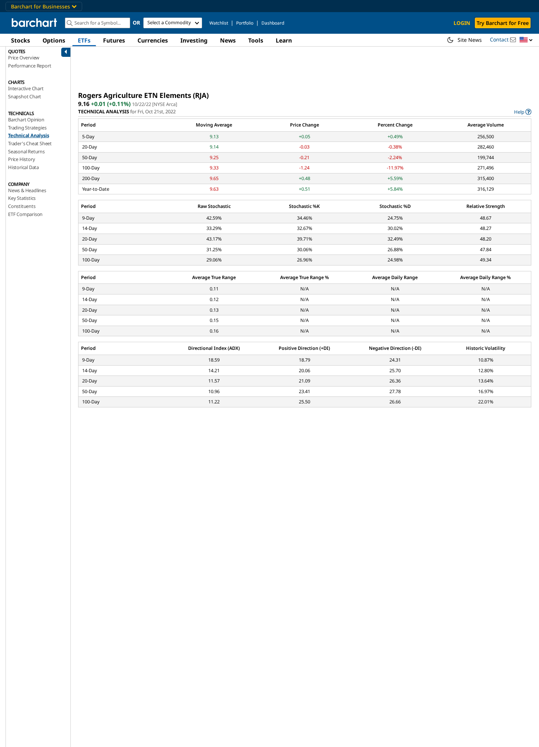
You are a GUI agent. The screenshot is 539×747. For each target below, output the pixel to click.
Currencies (153, 40)
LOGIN (462, 22)
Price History (21, 159)
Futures (114, 40)
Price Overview (23, 57)
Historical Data (23, 167)
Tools (255, 40)
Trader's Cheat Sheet (30, 143)
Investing (194, 40)
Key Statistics (22, 198)
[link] (522, 111)
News (228, 40)
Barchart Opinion (26, 119)
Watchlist (218, 23)
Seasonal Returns (26, 151)
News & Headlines (27, 190)
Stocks (20, 40)
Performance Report (29, 65)
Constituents (22, 206)
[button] (526, 40)
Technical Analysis (28, 135)
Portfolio (244, 23)
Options (54, 40)
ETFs (84, 40)
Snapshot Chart (24, 96)
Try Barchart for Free (503, 22)
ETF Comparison (25, 214)
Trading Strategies (27, 127)
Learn (284, 40)
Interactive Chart (26, 88)
